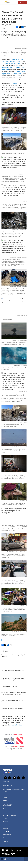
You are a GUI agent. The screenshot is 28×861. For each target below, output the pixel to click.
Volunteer (5, 821)
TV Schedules (6, 831)
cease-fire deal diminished (12, 63)
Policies (5, 825)
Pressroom (5, 797)
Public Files (5, 841)
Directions (5, 828)
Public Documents (7, 805)
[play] (2, 859)
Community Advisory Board (9, 815)
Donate (23, 2)
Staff (4, 808)
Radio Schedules (7, 834)
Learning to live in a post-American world (12, 708)
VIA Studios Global (7, 804)
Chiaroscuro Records (8, 803)
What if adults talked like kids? (9, 686)
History (4, 838)
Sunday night (15, 83)
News (4, 640)
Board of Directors (7, 812)
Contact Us (5, 794)
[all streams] (26, 859)
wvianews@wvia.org (16, 725)
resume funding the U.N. (8, 67)
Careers (5, 818)
